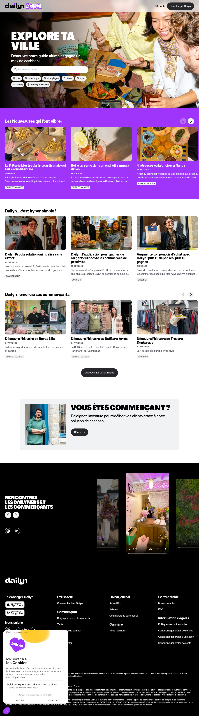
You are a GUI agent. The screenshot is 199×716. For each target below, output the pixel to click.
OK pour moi (52, 700)
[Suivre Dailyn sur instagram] (8, 531)
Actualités (114, 603)
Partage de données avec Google (23, 687)
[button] (6, 710)
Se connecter (64, 643)
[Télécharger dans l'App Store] (21, 604)
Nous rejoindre (117, 630)
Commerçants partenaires (123, 615)
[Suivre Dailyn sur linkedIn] (17, 531)
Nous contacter (166, 603)
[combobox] (49, 69)
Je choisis (19, 700)
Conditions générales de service (175, 630)
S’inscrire (62, 636)
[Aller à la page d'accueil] (23, 6)
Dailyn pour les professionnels (73, 618)
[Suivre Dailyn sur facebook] (17, 630)
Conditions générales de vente (174, 643)
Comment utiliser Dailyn (70, 603)
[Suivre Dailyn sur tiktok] (34, 630)
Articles (113, 609)
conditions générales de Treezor (138, 705)
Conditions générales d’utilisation (176, 636)
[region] (99, 153)
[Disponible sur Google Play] (21, 613)
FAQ (160, 609)
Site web (159, 6)
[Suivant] (191, 121)
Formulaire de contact (69, 630)
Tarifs (60, 624)
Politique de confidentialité (172, 624)
